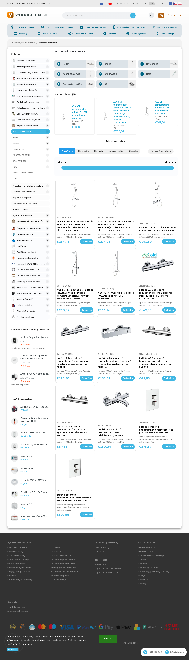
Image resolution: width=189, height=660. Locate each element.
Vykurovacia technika (22, 27)
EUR (162, 4)
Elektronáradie (145, 552)
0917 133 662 (153, 652)
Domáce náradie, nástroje (151, 556)
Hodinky (142, 583)
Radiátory (20, 33)
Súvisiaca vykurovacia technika (57, 27)
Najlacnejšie (83, 151)
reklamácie (100, 552)
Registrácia (100, 560)
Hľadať (133, 15)
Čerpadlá (109, 33)
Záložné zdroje (165, 33)
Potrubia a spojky (47, 33)
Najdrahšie (98, 151)
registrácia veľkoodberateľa (109, 569)
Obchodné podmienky (106, 543)
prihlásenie (100, 565)
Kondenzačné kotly (17, 548)
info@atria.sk (175, 652)
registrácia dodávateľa (106, 573)
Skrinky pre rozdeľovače (63, 568)
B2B (145, 4)
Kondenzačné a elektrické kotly (128, 27)
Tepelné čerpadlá (60, 576)
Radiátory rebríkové (61, 556)
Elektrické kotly (15, 552)
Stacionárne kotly (16, 556)
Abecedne (133, 151)
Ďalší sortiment (146, 543)
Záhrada (142, 560)
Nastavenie (12, 650)
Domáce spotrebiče (148, 568)
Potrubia (11, 576)
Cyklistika (143, 579)
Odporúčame (67, 151)
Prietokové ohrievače (18, 560)
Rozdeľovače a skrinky (80, 33)
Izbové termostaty (16, 564)
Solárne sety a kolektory (19, 579)
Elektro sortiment (147, 548)
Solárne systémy (136, 33)
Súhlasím (108, 638)
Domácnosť (144, 564)
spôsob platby (101, 548)
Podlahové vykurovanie (93, 27)
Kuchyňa (142, 576)
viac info (27, 644)
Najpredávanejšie (116, 151)
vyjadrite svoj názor (17, 607)
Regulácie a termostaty (164, 27)
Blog (135, 4)
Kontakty (122, 4)
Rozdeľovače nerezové (63, 560)
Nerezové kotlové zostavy (64, 572)
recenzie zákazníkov (17, 611)
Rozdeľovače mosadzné (63, 564)
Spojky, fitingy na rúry (18, 572)
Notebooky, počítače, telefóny (153, 572)
